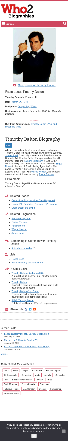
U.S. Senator (28, 388)
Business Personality (22, 379)
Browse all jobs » (11, 393)
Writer (15, 370)
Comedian (26, 374)
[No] (64, 431)
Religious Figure (11, 388)
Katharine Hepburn (33, 160)
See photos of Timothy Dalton (37, 85)
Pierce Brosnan (46, 174)
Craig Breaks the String (23, 207)
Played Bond (18, 258)
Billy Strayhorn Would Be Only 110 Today (26, 346)
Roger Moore (18, 225)
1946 (25, 101)
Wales (34, 106)
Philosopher (55, 388)
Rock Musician (10, 384)
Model (37, 374)
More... (4, 353)
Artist (49, 379)
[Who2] (17, 8)
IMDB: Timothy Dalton (23, 300)
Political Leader (29, 384)
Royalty (39, 379)
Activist (47, 374)
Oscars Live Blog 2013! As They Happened (33, 200)
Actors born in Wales (22, 248)
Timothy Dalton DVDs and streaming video (31, 125)
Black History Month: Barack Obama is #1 (27, 333)
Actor (8, 145)
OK (34, 435)
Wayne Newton (38, 171)
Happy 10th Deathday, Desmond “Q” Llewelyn (34, 204)
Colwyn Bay (23, 106)
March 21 (16, 101)
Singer (25, 370)
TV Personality (10, 374)
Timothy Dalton (19, 282)
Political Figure (53, 370)
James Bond (11, 155)
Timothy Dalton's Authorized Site (28, 273)
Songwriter (60, 374)
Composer (44, 384)
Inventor (42, 388)
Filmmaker (37, 370)
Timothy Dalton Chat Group (25, 291)
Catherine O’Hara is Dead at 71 (21, 340)
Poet (6, 379)
